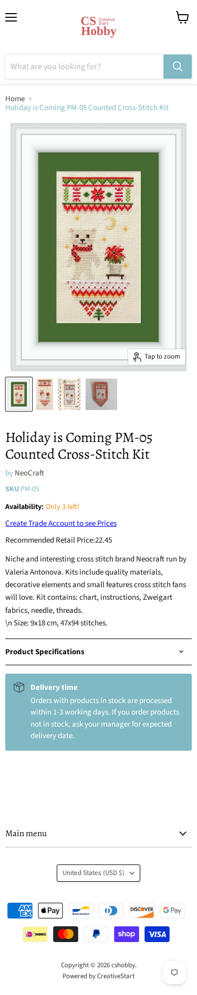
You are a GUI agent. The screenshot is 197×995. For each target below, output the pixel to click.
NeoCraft (29, 473)
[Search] (177, 67)
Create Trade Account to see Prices (61, 523)
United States (94, 873)
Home (15, 98)
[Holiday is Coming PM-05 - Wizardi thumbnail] (19, 394)
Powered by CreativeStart (98, 976)
